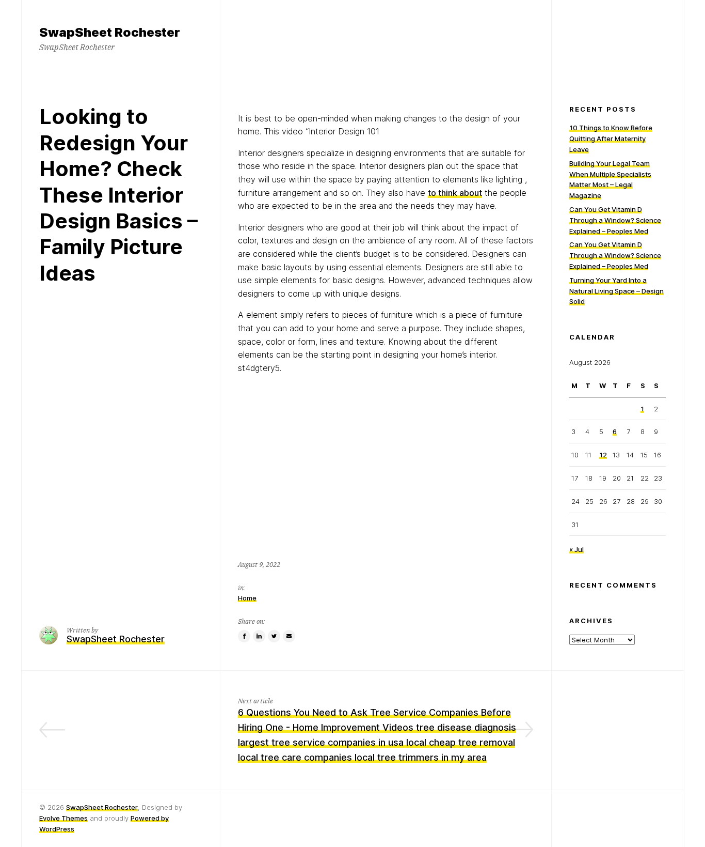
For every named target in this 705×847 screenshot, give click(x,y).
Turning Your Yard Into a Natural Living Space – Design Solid (616, 291)
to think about (455, 193)
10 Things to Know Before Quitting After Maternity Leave (610, 138)
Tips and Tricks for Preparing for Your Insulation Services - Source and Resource (122, 727)
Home (247, 598)
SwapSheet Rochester (102, 807)
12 (603, 455)
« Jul (576, 549)
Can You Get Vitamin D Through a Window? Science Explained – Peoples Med (615, 220)
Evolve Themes (63, 818)
